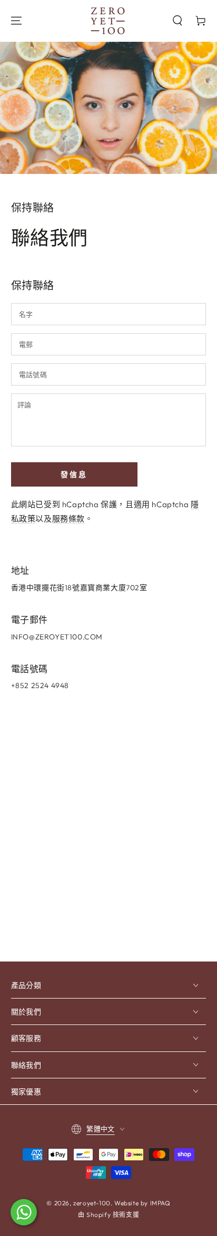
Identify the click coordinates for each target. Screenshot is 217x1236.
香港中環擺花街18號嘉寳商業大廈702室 (79, 587)
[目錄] (16, 21)
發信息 (74, 474)
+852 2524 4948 (40, 685)
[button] (177, 21)
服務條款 (68, 519)
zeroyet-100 (92, 1203)
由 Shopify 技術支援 (108, 1215)
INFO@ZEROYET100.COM (57, 637)
